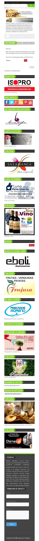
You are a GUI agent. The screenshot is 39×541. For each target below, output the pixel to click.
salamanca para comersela (22, 485)
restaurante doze (10, 485)
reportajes (26, 483)
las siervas (24, 467)
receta (27, 473)
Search (31, 5)
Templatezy (27, 538)
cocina (13, 462)
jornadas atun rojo (16, 467)
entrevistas (26, 464)
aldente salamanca (11, 461)
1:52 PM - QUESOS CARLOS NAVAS (28, 43)
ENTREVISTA (18, 462)
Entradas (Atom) (16, 70)
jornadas (8, 467)
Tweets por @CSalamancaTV (12, 385)
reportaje (8, 475)
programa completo (18, 473)
